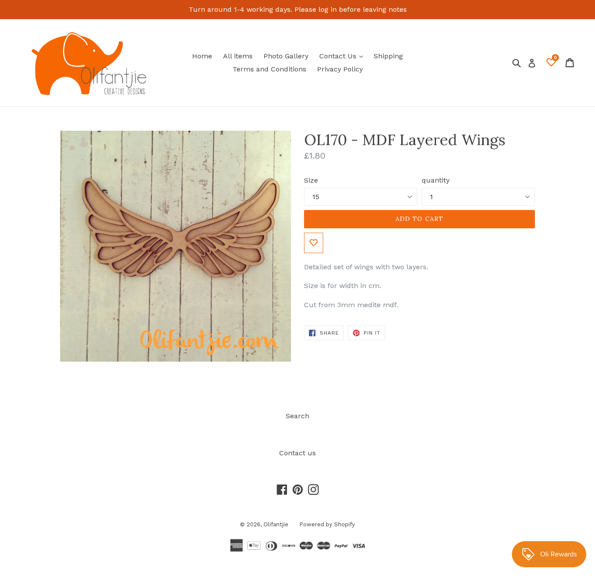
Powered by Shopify (327, 524)
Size (311, 180)
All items (238, 56)
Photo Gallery (286, 56)
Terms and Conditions (269, 69)
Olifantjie (276, 524)
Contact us (297, 453)
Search (297, 416)
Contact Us (343, 55)
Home (202, 56)
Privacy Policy (340, 69)
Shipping (388, 56)
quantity (436, 180)
